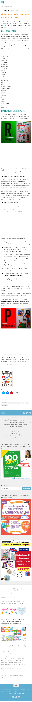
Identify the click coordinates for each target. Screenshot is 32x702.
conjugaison (12, 403)
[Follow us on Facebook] (24, 413)
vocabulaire (23, 173)
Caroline (6, 10)
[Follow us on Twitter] (27, 413)
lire (23, 403)
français (19, 403)
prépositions (8, 263)
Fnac (4, 367)
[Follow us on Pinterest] (30, 413)
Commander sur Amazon (14, 365)
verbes (27, 403)
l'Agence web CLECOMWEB (16, 693)
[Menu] (30, 2)
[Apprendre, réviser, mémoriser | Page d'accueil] (3, 2)
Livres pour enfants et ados (6, 6)
